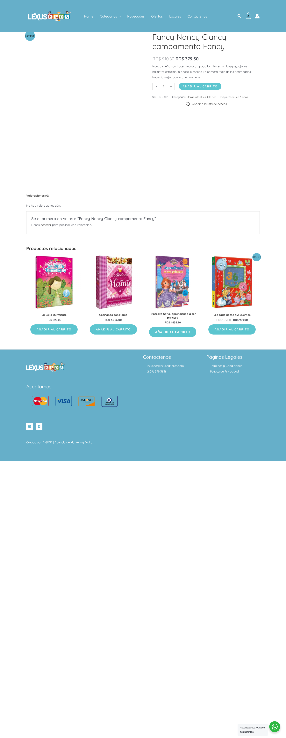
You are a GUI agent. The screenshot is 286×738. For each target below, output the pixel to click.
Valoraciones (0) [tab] (37, 195)
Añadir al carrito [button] (54, 329)
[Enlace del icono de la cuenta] (257, 16)
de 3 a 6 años (240, 97)
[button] (119, 16)
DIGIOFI (47, 442)
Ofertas (211, 97)
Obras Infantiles (196, 97)
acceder (45, 225)
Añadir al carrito (200, 86)
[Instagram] (29, 426)
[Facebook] (39, 426)
